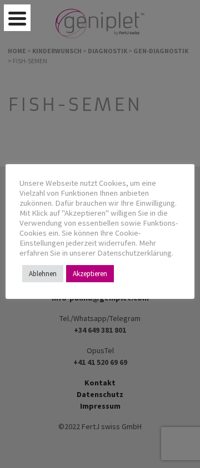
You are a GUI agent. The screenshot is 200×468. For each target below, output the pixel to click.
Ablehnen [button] (43, 273)
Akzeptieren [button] (90, 273)
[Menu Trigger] (17, 17)
